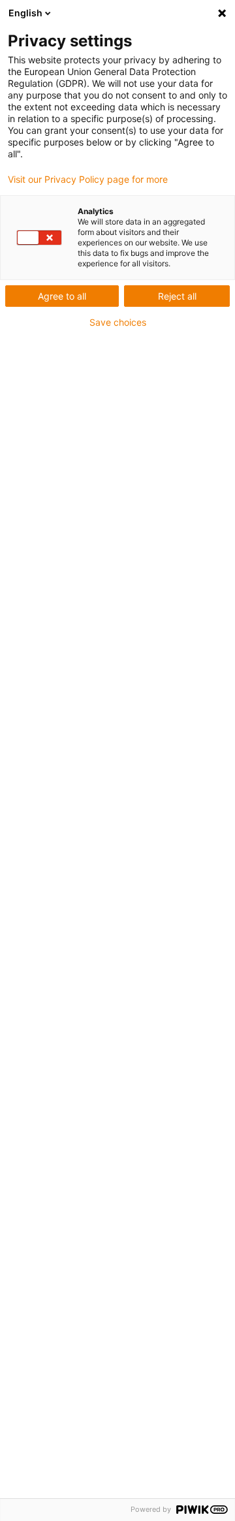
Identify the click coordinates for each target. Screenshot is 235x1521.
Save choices (117, 322)
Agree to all (62, 296)
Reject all (177, 296)
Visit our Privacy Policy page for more (88, 179)
